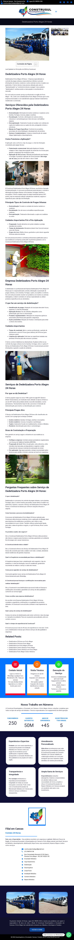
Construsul (32, 69)
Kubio (61, 937)
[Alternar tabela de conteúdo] (35, 64)
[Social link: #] (60, 2)
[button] (68, 934)
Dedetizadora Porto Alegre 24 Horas (16, 79)
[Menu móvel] (56, 11)
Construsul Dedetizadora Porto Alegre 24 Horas (21, 188)
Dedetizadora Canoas (16, 630)
